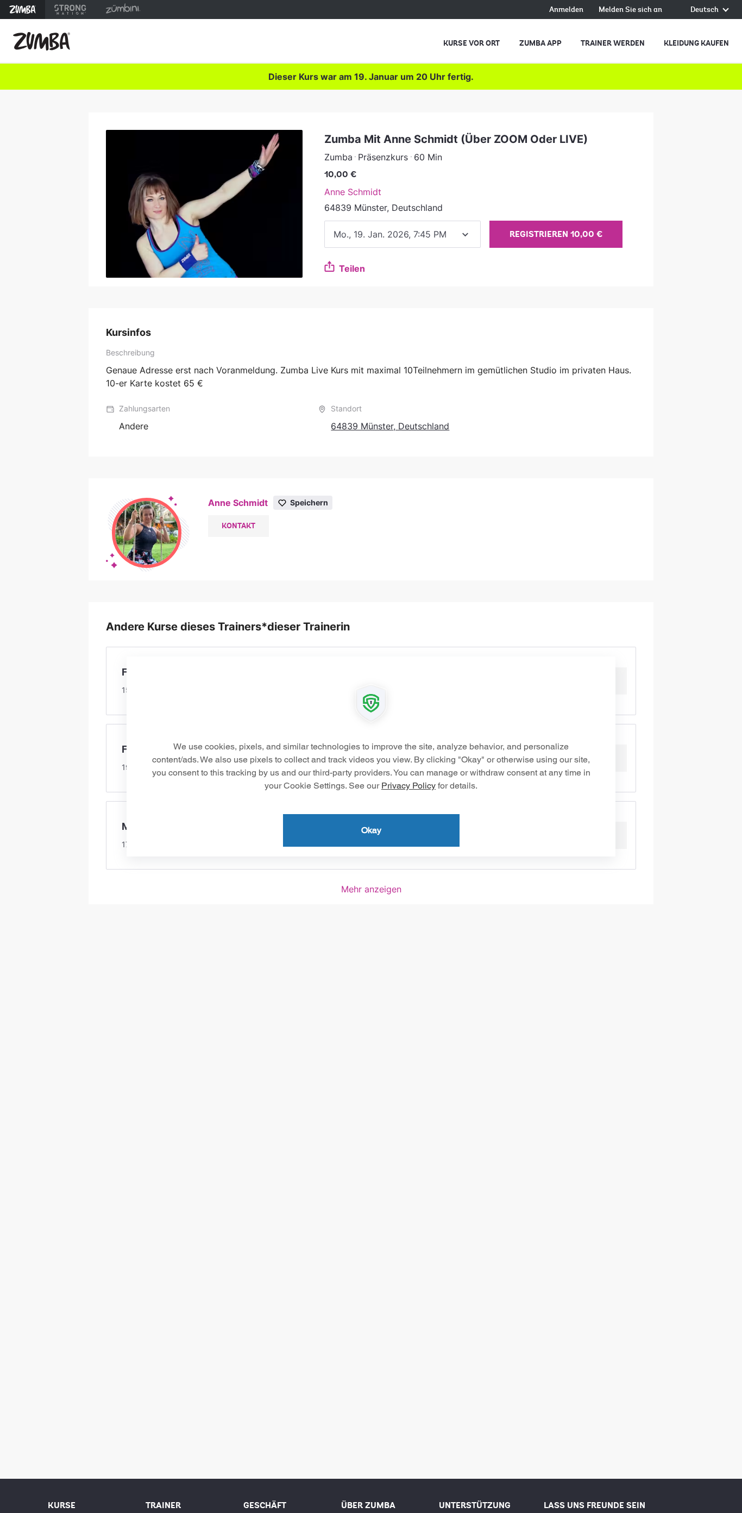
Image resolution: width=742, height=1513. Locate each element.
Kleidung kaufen (696, 43)
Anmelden (566, 10)
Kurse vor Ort (471, 43)
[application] (371, 756)
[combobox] (402, 234)
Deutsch (705, 10)
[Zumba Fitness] (41, 41)
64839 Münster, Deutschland (390, 426)
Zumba (22, 9)
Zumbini (123, 9)
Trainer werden (613, 43)
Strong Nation (70, 9)
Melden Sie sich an (630, 10)
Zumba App (540, 43)
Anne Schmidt (352, 191)
